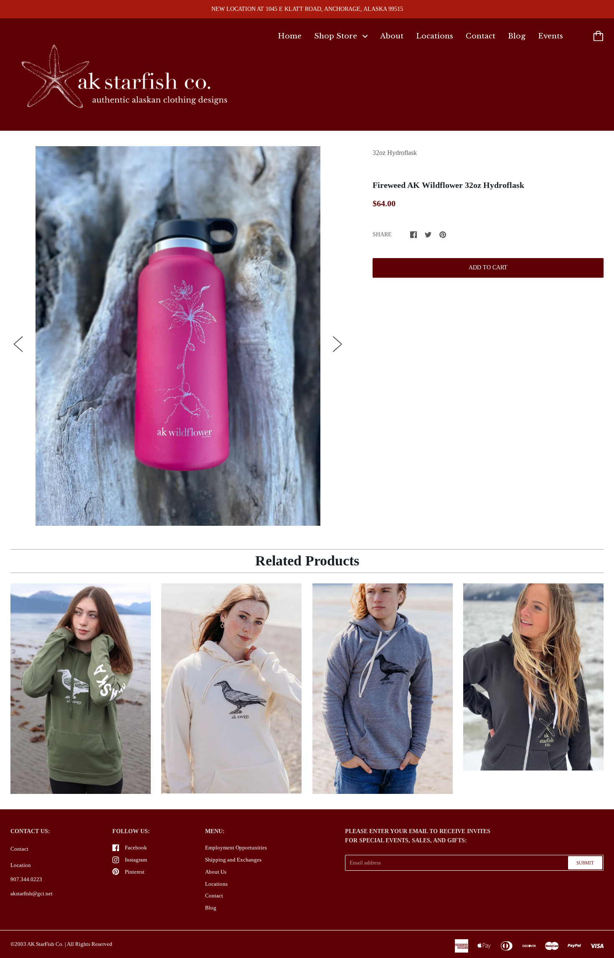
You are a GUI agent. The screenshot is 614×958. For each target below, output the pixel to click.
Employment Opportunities (236, 847)
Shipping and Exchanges (233, 860)
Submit (585, 862)
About (391, 36)
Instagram (136, 860)
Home (290, 36)
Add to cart (488, 267)
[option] (178, 336)
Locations (434, 36)
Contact (480, 36)
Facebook (136, 847)
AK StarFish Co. (45, 944)
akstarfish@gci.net (31, 893)
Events (550, 36)
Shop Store (336, 36)
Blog (516, 36)
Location (20, 865)
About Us (215, 872)
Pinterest (135, 872)
